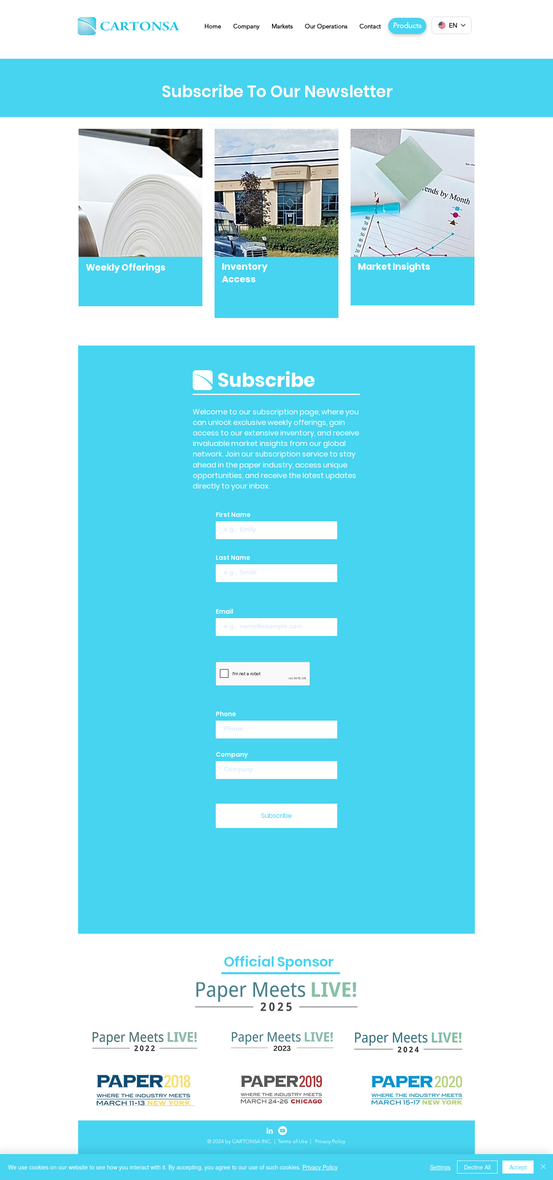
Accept (518, 1167)
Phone (226, 714)
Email (224, 611)
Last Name (233, 558)
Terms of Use (293, 1141)
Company (232, 754)
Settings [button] (440, 1167)
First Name (233, 515)
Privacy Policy (320, 1167)
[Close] (543, 1167)
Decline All (477, 1167)
